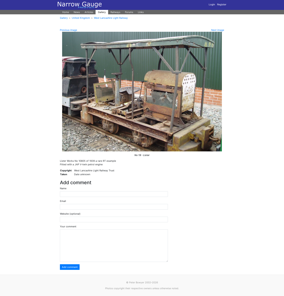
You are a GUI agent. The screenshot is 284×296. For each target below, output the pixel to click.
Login (212, 4)
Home (65, 12)
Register (221, 4)
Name (63, 188)
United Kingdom (81, 17)
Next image (217, 30)
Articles (89, 12)
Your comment (68, 226)
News (77, 12)
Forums (129, 12)
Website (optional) (70, 213)
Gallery (102, 12)
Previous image (68, 30)
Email (63, 201)
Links (141, 12)
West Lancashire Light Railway (111, 17)
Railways (115, 12)
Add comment (70, 267)
